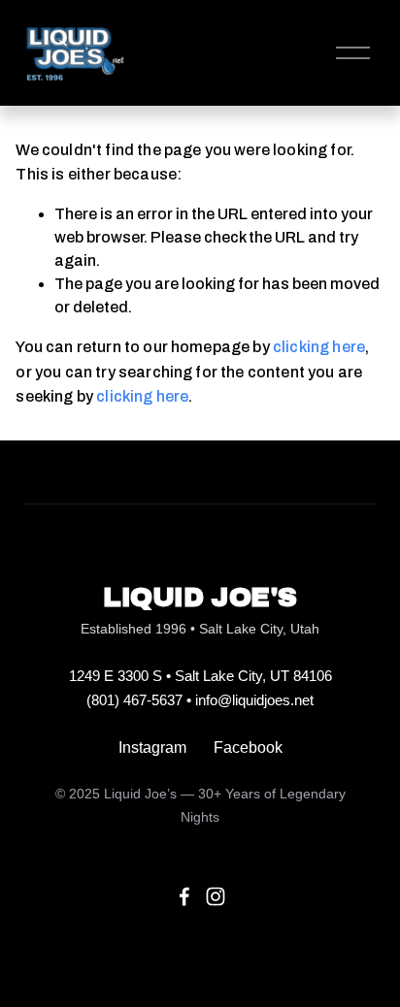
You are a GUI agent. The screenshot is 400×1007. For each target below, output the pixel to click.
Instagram (152, 747)
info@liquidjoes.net (254, 700)
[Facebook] (184, 896)
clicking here (319, 347)
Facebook (248, 747)
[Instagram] (215, 896)
